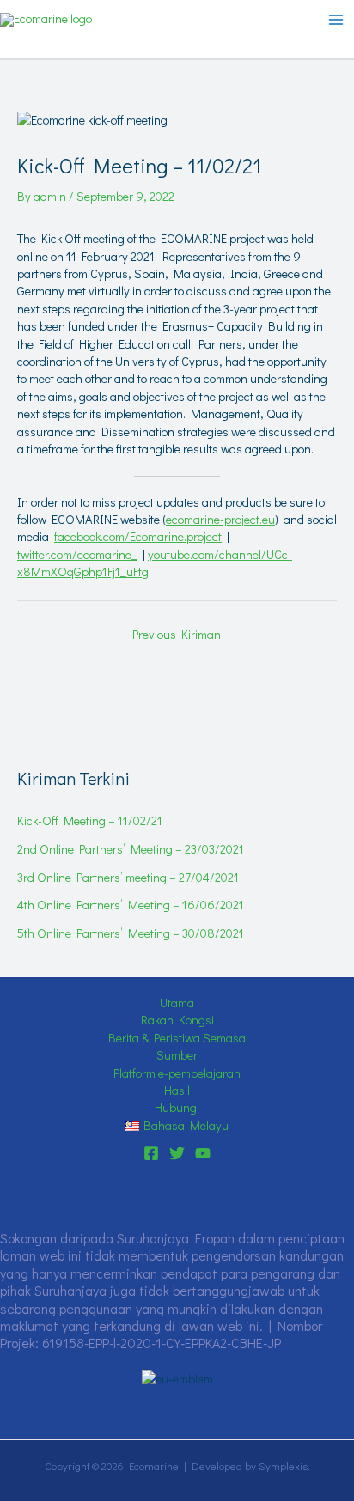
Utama (177, 1002)
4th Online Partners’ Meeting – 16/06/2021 (130, 904)
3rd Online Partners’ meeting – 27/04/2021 (128, 877)
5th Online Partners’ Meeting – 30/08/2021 (130, 933)
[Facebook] (151, 1153)
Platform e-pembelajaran (177, 1073)
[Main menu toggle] (336, 20)
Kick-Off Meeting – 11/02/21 (89, 820)
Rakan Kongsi (177, 1020)
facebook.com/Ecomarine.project (138, 536)
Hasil (177, 1090)
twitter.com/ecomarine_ (77, 554)
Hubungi (177, 1107)
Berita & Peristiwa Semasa (177, 1038)
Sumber (177, 1055)
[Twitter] (177, 1153)
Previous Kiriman (176, 634)
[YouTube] (203, 1153)
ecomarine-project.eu (220, 519)
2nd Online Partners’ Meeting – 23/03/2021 (130, 849)
